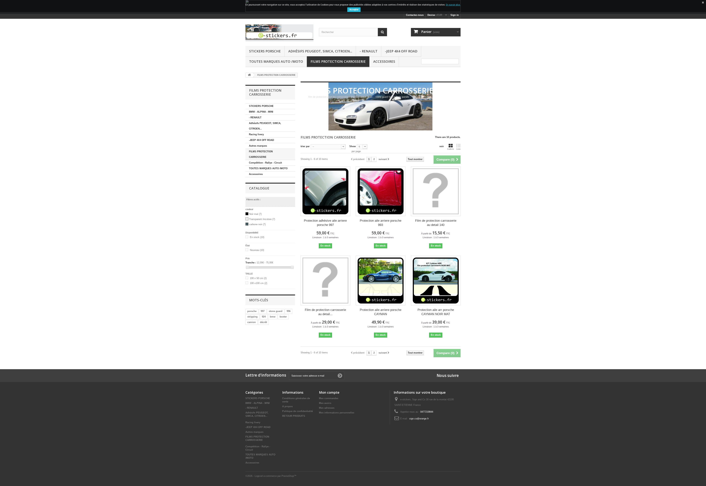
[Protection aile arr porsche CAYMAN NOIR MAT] (436, 281)
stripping (252, 316)
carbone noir (257, 224)
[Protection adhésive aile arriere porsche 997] (325, 191)
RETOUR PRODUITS (293, 416)
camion (251, 322)
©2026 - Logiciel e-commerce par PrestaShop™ (270, 476)
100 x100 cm (258, 283)
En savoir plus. (453, 4)
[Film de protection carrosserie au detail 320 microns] (325, 281)
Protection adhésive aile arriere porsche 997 (325, 223)
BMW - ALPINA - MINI (261, 111)
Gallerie (450, 149)
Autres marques (258, 145)
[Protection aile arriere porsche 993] (381, 191)
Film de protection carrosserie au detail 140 (435, 223)
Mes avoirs (325, 403)
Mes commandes (328, 398)
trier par (305, 146)
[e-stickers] (279, 31)
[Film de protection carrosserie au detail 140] (436, 191)
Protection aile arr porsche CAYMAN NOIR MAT (436, 312)
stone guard (275, 311)
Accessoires (384, 61)
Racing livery (256, 134)
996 (288, 311)
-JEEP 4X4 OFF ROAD (401, 51)
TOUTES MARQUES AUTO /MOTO (276, 61)
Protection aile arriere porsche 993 (380, 223)
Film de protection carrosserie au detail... (325, 312)
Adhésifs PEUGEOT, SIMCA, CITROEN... (320, 51)
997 (263, 311)
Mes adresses (326, 408)
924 (264, 316)
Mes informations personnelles (336, 412)
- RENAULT (368, 51)
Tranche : (250, 262)
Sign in (454, 15)
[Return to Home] (249, 75)
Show (352, 146)
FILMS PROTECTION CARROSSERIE (338, 61)
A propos (287, 406)
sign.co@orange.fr (419, 418)
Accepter (354, 9)
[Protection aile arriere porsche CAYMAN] (381, 281)
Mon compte (329, 392)
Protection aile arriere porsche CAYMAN (380, 312)
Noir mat (255, 214)
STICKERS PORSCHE (265, 51)
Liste (458, 149)
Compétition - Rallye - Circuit (265, 162)
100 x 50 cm (258, 278)
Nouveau (257, 250)
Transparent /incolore (262, 219)
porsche (251, 311)
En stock (257, 237)
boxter (283, 316)
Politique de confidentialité (297, 411)
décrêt (263, 322)
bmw (272, 316)
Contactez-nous (415, 15)
